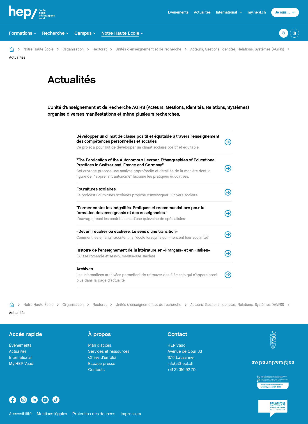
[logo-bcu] (272, 408)
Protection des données (93, 413)
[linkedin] (34, 399)
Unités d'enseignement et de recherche (148, 49)
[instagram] (23, 399)
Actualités (202, 12)
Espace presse (101, 363)
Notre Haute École (38, 49)
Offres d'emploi (102, 357)
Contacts (96, 369)
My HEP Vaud (21, 363)
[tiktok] (56, 399)
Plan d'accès (99, 345)
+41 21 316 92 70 (181, 369)
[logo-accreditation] (273, 382)
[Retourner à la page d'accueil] (11, 49)
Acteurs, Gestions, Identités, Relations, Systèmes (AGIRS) (237, 49)
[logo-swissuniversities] (273, 362)
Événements (178, 12)
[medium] (45, 399)
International (20, 357)
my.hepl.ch (257, 12)
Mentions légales (52, 413)
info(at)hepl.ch (180, 363)
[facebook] (12, 399)
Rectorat (100, 49)
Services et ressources (108, 351)
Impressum (131, 413)
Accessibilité (20, 413)
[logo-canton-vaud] (273, 340)
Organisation (73, 49)
